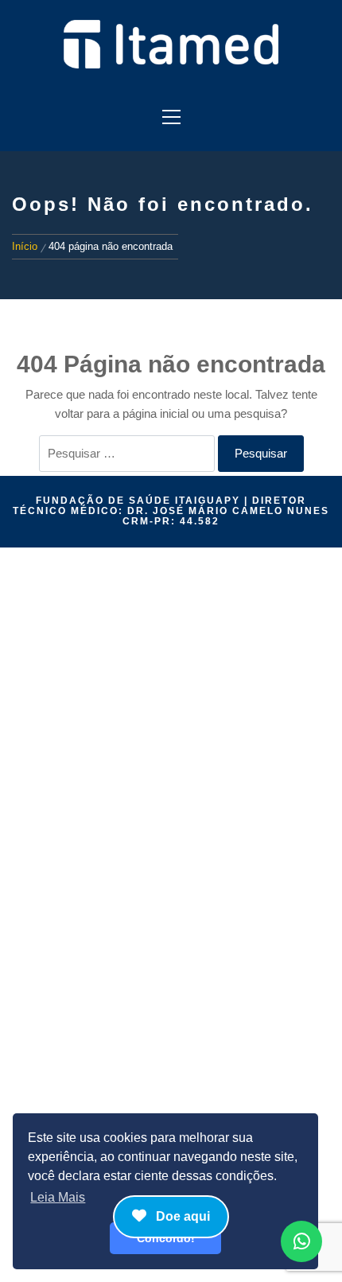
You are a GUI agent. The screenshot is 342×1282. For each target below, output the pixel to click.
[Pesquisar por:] (127, 453)
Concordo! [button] (166, 1238)
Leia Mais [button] (57, 1197)
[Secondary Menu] (171, 112)
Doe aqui (181, 1216)
